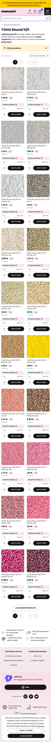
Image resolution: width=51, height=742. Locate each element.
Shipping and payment (13, 660)
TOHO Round (7, 34)
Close (49, 4)
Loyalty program (38, 660)
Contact (13, 665)
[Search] (47, 18)
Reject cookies (26, 730)
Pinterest (31, 696)
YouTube (36, 696)
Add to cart (16, 114)
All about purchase (13, 656)
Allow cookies (26, 736)
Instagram (25, 696)
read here (40, 726)
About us (37, 656)
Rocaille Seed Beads (12, 24)
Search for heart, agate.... (13, 18)
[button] (25, 48)
